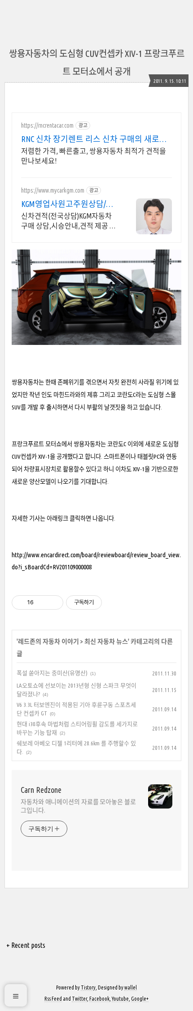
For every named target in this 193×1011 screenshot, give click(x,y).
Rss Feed (53, 999)
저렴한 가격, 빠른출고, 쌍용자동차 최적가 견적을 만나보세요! (93, 156)
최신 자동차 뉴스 (106, 641)
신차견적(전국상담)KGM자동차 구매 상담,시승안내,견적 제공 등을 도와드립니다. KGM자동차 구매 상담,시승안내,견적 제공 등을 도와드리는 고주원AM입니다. (68, 221)
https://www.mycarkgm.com (52, 190)
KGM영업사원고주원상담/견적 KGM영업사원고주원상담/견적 (68, 204)
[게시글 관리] (53, 602)
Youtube (120, 999)
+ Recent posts (25, 945)
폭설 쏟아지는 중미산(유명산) (52, 673)
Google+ (140, 999)
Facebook (99, 999)
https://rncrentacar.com (47, 125)
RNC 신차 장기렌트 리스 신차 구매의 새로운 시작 (94, 139)
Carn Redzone (41, 789)
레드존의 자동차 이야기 (48, 641)
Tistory (88, 987)
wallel (130, 987)
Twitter (79, 999)
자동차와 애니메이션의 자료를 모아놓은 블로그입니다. (78, 806)
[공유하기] (42, 602)
